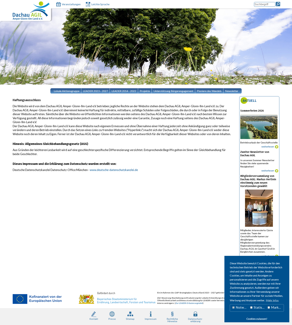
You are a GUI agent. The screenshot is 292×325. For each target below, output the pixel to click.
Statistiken (259, 307)
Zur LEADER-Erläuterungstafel (189, 303)
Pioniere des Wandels (209, 90)
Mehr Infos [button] (272, 300)
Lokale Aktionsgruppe (66, 90)
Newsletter (231, 90)
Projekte (145, 90)
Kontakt (93, 318)
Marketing (277, 307)
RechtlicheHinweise (172, 319)
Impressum (150, 318)
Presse (112, 318)
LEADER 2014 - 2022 (124, 90)
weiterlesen (267, 146)
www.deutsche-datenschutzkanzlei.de (114, 170)
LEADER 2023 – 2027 (95, 90)
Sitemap (130, 318)
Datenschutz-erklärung (195, 319)
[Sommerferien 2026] (259, 139)
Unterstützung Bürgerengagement (173, 90)
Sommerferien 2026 (252, 110)
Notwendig (242, 307)
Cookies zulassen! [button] (256, 318)
